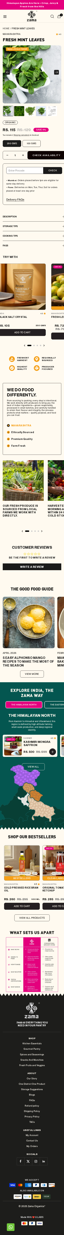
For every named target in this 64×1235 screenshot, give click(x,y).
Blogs (32, 1095)
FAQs (32, 1100)
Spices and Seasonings (32, 1054)
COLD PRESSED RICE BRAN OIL (21, 889)
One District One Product (32, 1084)
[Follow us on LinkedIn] (43, 1161)
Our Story (32, 1078)
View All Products (32, 917)
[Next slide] (44, 345)
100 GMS (31, 143)
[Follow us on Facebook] (20, 1161)
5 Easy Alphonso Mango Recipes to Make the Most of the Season (28, 661)
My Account (32, 1135)
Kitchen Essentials (32, 1043)
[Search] (52, 16)
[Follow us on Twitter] (28, 1161)
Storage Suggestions (32, 1089)
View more (32, 674)
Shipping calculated (21, 135)
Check (52, 170)
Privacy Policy (32, 1116)
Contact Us (32, 1140)
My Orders (32, 1146)
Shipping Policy (32, 1111)
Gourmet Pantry (32, 1049)
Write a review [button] (32, 567)
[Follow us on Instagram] (36, 1161)
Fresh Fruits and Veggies (32, 1065)
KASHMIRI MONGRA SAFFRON (37, 743)
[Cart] (59, 16)
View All (33, 766)
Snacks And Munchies (31, 1060)
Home (6, 28)
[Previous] (7, 72)
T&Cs (32, 1122)
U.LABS (39, 1217)
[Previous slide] (24, 345)
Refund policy (32, 1106)
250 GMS (12, 143)
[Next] (56, 72)
